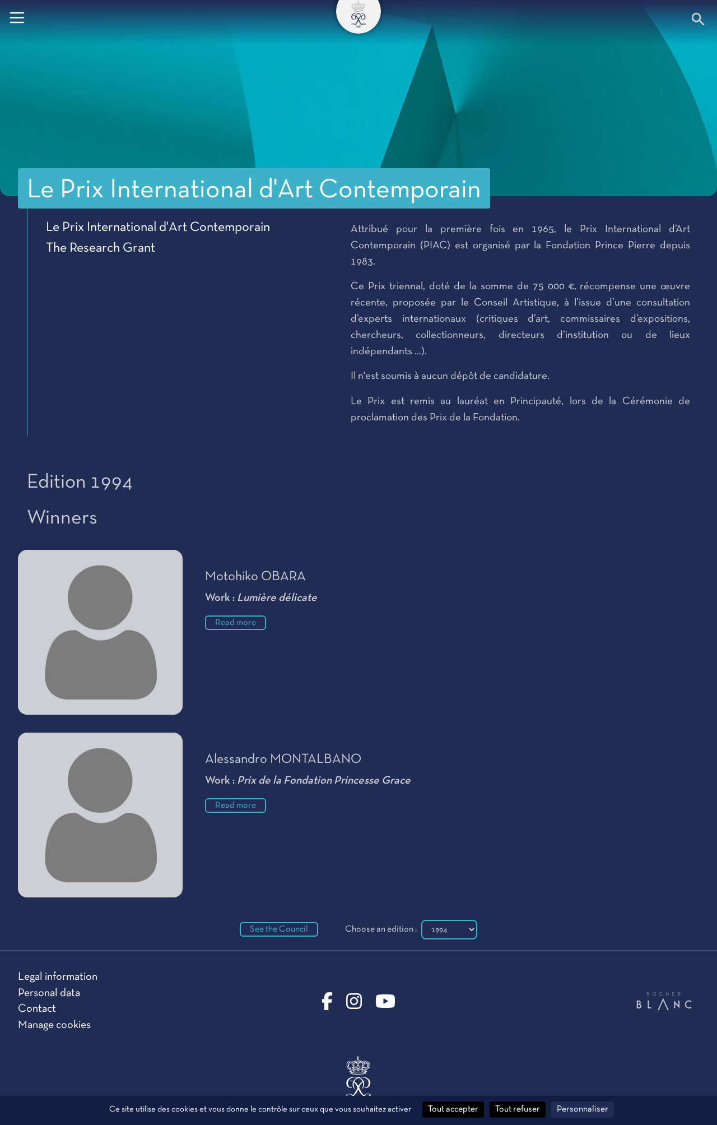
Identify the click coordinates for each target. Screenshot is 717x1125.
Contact (37, 1009)
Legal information (57, 977)
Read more (235, 623)
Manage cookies (54, 1025)
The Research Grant (100, 248)
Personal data (49, 993)
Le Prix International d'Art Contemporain (158, 227)
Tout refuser (517, 1109)
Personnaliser (582, 1109)
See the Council (279, 929)
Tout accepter (453, 1109)
